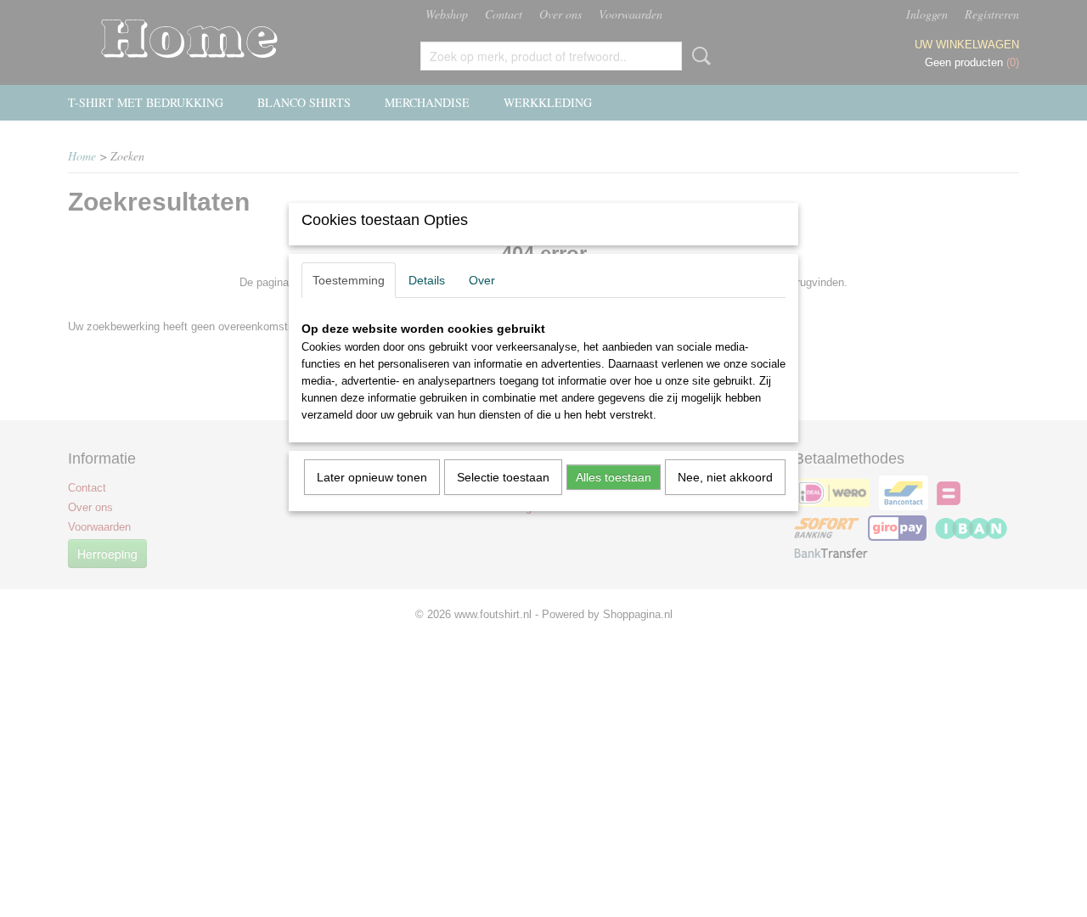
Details (426, 280)
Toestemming (349, 280)
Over (482, 280)
